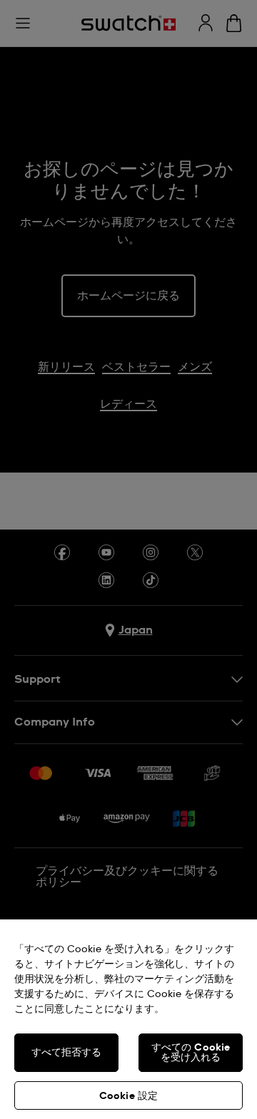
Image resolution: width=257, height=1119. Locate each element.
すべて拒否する (66, 1053)
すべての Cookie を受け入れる (191, 1053)
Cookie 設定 (128, 1096)
